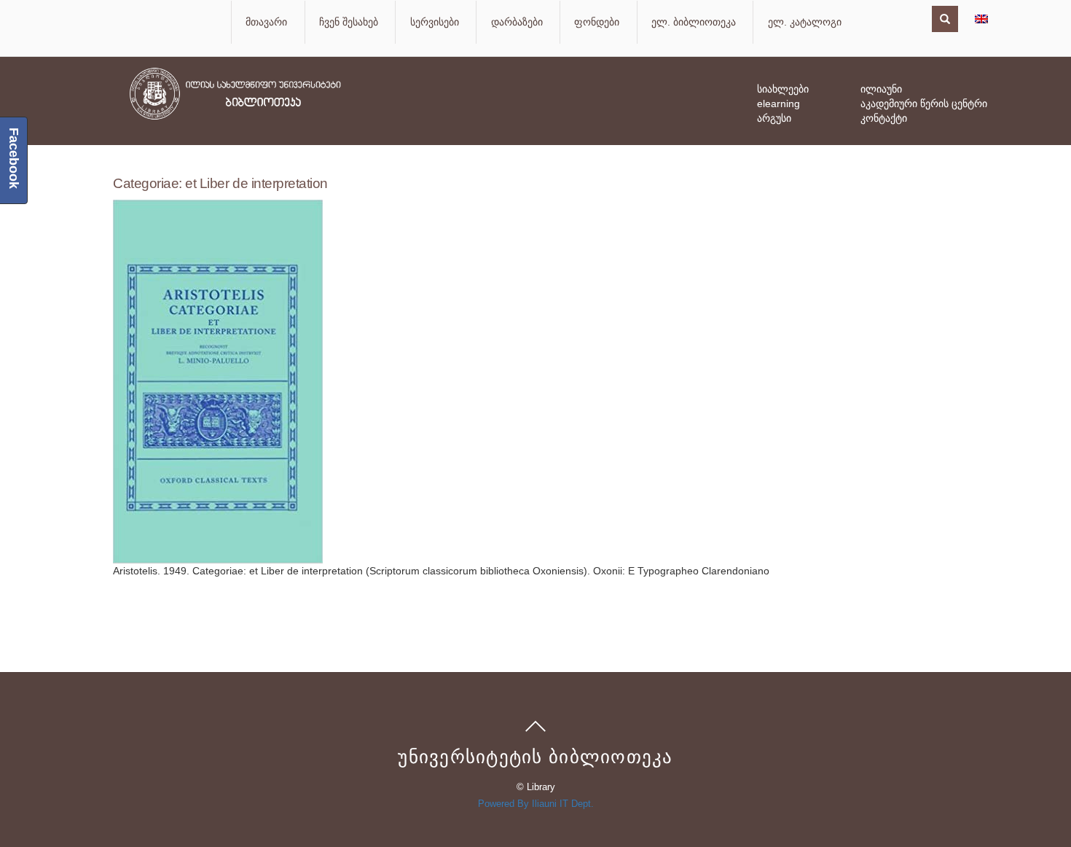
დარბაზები (517, 22)
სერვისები (434, 22)
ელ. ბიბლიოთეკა (693, 22)
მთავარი (266, 22)
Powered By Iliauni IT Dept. (536, 803)
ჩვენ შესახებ (348, 22)
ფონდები (596, 22)
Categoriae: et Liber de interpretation (220, 183)
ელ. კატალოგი (805, 22)
